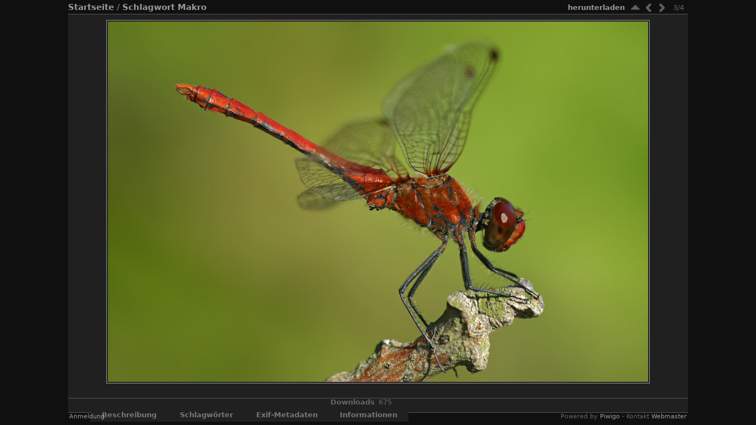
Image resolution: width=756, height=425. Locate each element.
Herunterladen (596, 7)
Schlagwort (148, 7)
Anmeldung (87, 416)
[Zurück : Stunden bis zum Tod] (648, 7)
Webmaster (669, 416)
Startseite (91, 7)
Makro (192, 7)
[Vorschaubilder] (635, 7)
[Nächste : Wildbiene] (662, 7)
